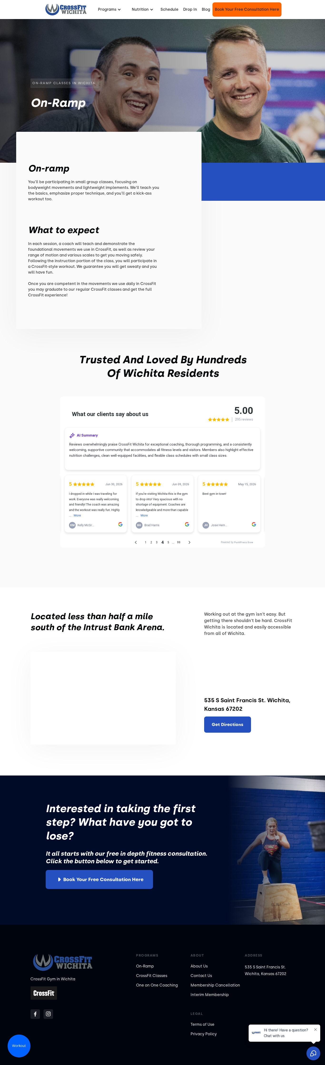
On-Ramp (145, 966)
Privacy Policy (204, 1034)
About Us (199, 966)
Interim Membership (210, 994)
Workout (19, 1046)
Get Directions (227, 724)
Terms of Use (202, 1024)
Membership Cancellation (215, 985)
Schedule (169, 9)
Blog (206, 9)
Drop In (190, 9)
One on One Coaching (157, 985)
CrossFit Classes (151, 975)
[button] (109, 9)
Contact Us (201, 975)
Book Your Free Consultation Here (247, 9)
